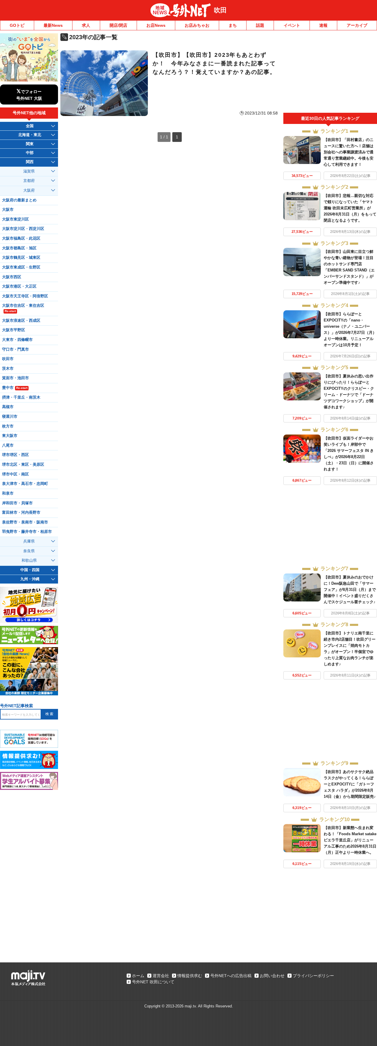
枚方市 (8, 426)
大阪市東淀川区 (15, 219)
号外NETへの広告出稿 (231, 975)
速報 (323, 25)
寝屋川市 (9, 417)
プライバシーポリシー (313, 975)
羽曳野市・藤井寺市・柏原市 (27, 532)
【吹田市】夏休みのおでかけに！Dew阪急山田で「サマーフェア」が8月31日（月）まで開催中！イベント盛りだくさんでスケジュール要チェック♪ (350, 589)
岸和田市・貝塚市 (17, 503)
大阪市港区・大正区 (19, 286)
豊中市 (14, 388)
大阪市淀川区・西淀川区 (23, 229)
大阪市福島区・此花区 (21, 238)
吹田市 (8, 359)
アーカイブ (357, 25)
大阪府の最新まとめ (19, 200)
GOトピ (17, 25)
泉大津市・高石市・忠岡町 (25, 484)
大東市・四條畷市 (17, 340)
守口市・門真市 (15, 349)
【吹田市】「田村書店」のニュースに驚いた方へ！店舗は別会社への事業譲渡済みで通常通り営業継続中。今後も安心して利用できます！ (348, 152)
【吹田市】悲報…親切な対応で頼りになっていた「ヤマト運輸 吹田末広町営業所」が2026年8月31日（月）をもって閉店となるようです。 (350, 208)
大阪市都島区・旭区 (19, 248)
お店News (156, 25)
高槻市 (8, 407)
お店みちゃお (197, 25)
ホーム (138, 975)
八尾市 (8, 445)
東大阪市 (9, 436)
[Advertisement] (330, 73)
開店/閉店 (118, 25)
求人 (86, 25)
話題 (260, 25)
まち (233, 25)
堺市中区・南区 (15, 474)
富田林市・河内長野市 (21, 512)
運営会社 (161, 975)
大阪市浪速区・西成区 (21, 321)
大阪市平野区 (13, 330)
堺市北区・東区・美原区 (23, 465)
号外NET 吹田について (153, 981)
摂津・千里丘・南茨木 (21, 397)
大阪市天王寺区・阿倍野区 (25, 296)
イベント (292, 25)
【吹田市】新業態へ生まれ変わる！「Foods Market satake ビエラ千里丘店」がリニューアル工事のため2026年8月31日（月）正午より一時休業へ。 (350, 840)
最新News (53, 25)
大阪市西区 (11, 277)
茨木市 (8, 369)
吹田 (220, 10)
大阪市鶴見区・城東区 (21, 258)
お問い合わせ (272, 975)
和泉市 (8, 493)
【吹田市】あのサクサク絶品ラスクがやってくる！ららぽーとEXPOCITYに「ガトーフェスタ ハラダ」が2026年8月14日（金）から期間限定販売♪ (350, 784)
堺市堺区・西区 (15, 455)
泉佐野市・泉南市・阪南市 (25, 522)
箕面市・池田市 (15, 378)
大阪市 (8, 210)
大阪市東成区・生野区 (21, 267)
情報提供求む (189, 975)
